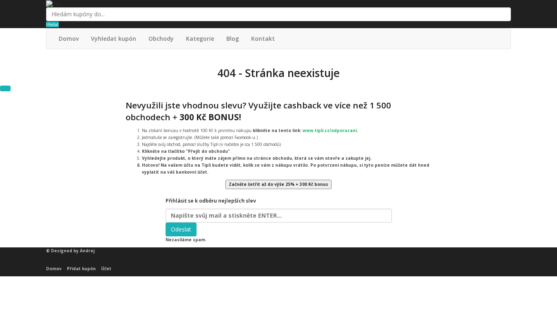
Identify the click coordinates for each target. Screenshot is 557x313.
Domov (69, 38)
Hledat (52, 24)
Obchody (161, 38)
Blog (232, 38)
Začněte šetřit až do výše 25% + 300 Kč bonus (278, 184)
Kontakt (263, 38)
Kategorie (200, 38)
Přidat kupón (81, 268)
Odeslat (181, 229)
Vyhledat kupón (113, 38)
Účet (106, 268)
